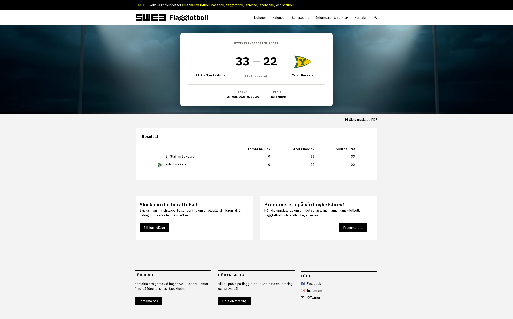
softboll (288, 5)
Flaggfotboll (188, 17)
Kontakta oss (148, 301)
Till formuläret (154, 228)
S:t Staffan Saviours (210, 75)
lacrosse (251, 5)
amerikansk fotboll (196, 5)
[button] (308, 18)
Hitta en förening (234, 301)
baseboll (217, 5)
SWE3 (140, 5)
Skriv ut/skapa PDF (363, 120)
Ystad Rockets (302, 75)
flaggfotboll (234, 5)
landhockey (267, 5)
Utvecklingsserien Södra (256, 43)
